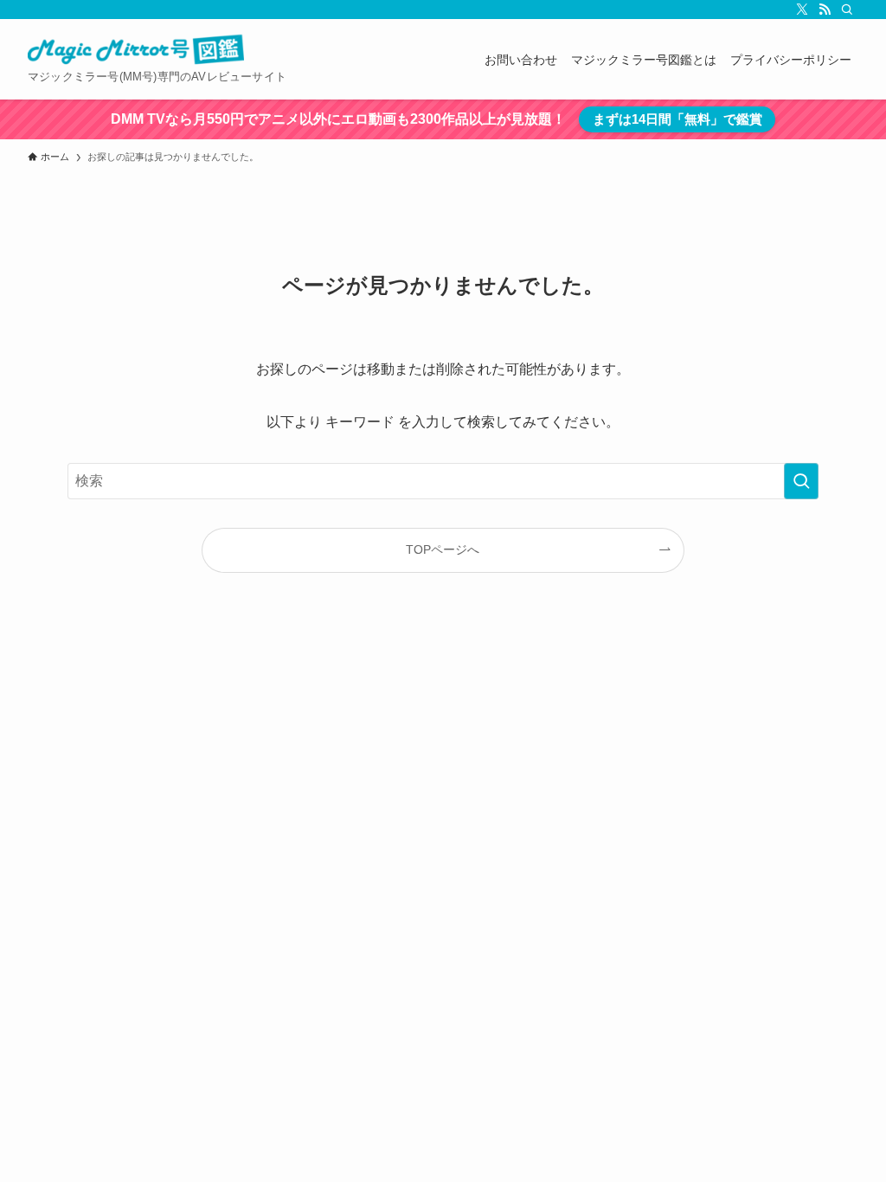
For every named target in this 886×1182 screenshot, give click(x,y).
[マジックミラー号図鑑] (136, 50)
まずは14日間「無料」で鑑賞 (677, 119)
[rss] (824, 9)
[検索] (847, 9)
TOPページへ (442, 549)
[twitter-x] (802, 9)
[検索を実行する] (801, 481)
